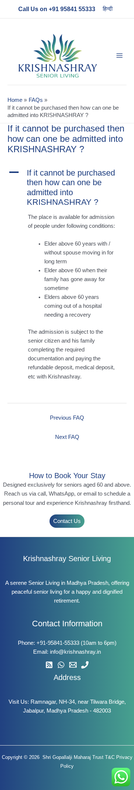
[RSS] (49, 665)
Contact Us (67, 521)
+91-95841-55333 (57, 643)
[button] (67, 187)
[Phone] (85, 665)
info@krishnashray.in (75, 652)
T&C (110, 757)
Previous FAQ (67, 418)
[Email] (73, 665)
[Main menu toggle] (119, 55)
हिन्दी (107, 9)
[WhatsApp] (61, 665)
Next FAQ (67, 437)
